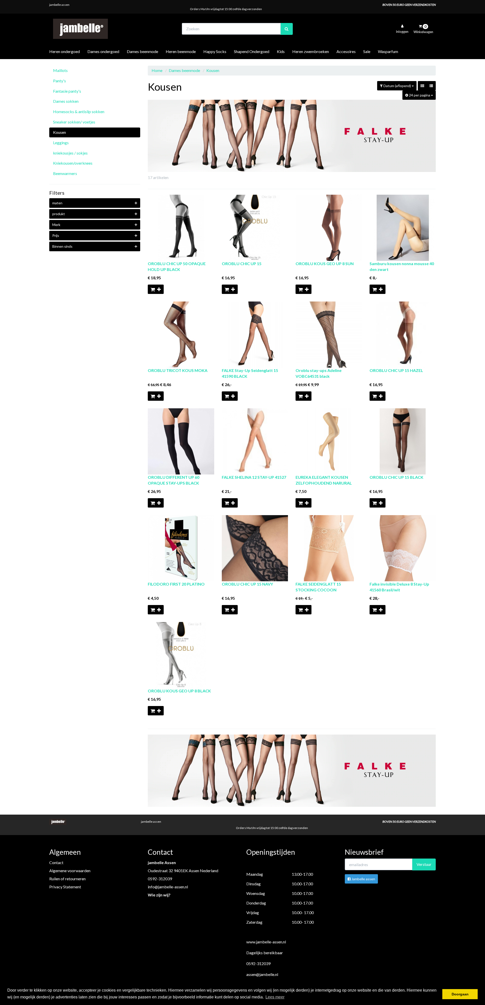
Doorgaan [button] (460, 994)
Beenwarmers (65, 173)
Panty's (59, 80)
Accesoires (346, 51)
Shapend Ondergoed (251, 51)
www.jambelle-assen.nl (266, 941)
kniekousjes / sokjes (70, 152)
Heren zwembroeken (310, 51)
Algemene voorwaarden (69, 870)
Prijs (55, 235)
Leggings (61, 142)
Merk (56, 224)
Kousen (59, 132)
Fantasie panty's (67, 91)
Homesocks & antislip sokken (78, 111)
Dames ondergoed (103, 51)
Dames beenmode (142, 51)
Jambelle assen (363, 879)
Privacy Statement (65, 886)
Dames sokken (66, 101)
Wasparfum (388, 51)
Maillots (60, 70)
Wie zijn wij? (159, 894)
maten (57, 203)
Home (157, 70)
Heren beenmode (181, 51)
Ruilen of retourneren (67, 878)
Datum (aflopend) (397, 86)
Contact (56, 862)
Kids (281, 51)
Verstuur (424, 864)
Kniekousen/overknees (72, 163)
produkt (58, 214)
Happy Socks (214, 51)
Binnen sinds (62, 246)
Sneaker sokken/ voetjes (74, 121)
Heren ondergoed (64, 51)
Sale (366, 51)
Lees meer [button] (274, 997)
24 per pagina (419, 95)
